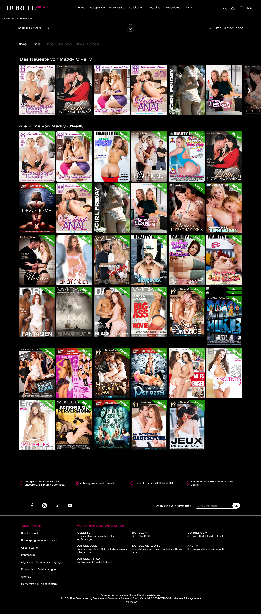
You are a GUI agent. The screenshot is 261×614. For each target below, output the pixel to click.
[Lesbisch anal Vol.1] (149, 90)
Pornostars (116, 7)
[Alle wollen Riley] (112, 156)
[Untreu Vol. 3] (37, 260)
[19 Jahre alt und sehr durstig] (224, 260)
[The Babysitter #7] (149, 425)
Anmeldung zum (173, 505)
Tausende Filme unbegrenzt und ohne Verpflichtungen (96, 536)
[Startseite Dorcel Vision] (27, 7)
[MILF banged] (187, 373)
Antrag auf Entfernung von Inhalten (119, 595)
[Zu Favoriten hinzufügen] (130, 28)
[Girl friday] (187, 90)
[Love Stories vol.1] (37, 425)
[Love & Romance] (187, 312)
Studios (155, 7)
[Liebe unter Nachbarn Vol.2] (74, 90)
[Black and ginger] (112, 312)
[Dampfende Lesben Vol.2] (37, 90)
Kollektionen (137, 7)
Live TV (189, 7)
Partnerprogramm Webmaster (39, 540)
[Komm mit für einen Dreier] (74, 260)
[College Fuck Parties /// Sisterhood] (74, 373)
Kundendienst (29, 533)
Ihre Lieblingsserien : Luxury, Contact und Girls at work (157, 549)
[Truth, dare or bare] (74, 425)
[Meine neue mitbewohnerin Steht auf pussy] (224, 292)
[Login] (233, 7)
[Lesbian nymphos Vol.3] (112, 90)
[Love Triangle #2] (112, 373)
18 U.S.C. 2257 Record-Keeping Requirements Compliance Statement (95, 598)
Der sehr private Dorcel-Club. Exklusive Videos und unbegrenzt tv (102, 549)
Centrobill (145, 598)
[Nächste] (248, 90)
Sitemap (26, 576)
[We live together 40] (224, 288)
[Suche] (225, 7)
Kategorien (97, 7)
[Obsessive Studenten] (112, 260)
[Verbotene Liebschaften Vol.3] (187, 208)
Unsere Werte (29, 547)
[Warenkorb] (242, 7)
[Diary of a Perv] (149, 373)
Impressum (28, 554)
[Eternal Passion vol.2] (224, 373)
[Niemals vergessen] (74, 312)
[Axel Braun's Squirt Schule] (37, 373)
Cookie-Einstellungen (149, 595)
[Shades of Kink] (187, 425)
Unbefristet (172, 7)
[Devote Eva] (37, 208)
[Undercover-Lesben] (224, 90)
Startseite (9, 18)
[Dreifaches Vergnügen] (224, 208)
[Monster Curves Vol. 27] (187, 156)
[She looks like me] (112, 425)
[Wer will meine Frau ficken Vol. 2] (149, 156)
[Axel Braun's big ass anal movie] (149, 312)
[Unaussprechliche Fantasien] (37, 312)
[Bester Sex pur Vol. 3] (149, 260)
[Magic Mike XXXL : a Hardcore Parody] (224, 321)
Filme (81, 7)
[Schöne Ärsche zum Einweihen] (187, 260)
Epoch (136, 598)
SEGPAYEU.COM (162, 598)
